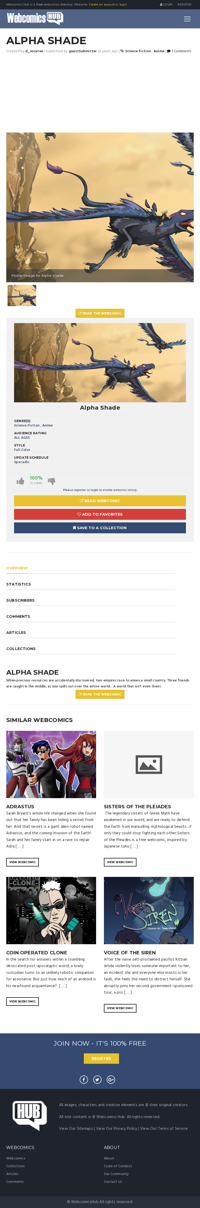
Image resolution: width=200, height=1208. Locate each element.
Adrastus (20, 807)
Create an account (102, 4)
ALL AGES (22, 438)
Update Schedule (31, 457)
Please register (74, 490)
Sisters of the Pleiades (137, 807)
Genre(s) (22, 421)
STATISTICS (18, 584)
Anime (47, 426)
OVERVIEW (17, 568)
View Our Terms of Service (164, 1129)
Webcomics (15, 1158)
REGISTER (101, 1058)
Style (19, 445)
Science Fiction (27, 426)
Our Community (116, 1174)
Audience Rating (30, 433)
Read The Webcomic (101, 313)
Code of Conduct (118, 1166)
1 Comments (181, 51)
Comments (15, 1182)
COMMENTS (18, 616)
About (109, 1158)
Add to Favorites (102, 514)
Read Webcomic (102, 500)
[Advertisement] (100, 93)
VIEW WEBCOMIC (22, 862)
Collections (15, 1166)
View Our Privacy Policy (116, 1129)
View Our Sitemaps (76, 1129)
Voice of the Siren (130, 953)
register (184, 4)
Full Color (22, 450)
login (123, 4)
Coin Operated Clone (36, 953)
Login (167, 4)
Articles (12, 1174)
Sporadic (22, 462)
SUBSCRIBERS (20, 600)
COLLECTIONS (21, 648)
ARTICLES (16, 632)
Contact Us (113, 1182)
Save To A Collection (101, 528)
